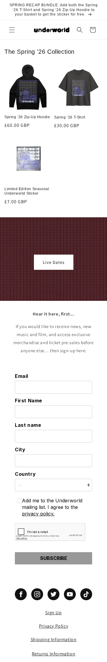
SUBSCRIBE (53, 558)
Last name (28, 425)
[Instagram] (37, 594)
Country (25, 474)
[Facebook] (21, 594)
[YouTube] (70, 594)
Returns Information (53, 654)
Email (21, 376)
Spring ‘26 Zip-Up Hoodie (27, 117)
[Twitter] (53, 594)
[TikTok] (86, 594)
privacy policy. (38, 514)
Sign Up (53, 612)
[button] (11, 29)
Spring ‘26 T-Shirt (69, 117)
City (20, 449)
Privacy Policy (53, 626)
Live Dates (53, 262)
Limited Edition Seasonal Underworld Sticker (26, 191)
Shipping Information (54, 639)
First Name (28, 401)
